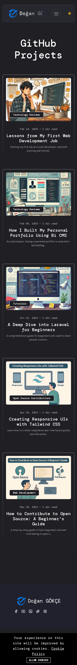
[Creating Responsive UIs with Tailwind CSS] (38, 383)
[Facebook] (16, 611)
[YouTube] (23, 611)
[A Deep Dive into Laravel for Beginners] (38, 288)
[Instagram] (45, 611)
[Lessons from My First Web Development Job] (38, 99)
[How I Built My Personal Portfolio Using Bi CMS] (38, 194)
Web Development (24, 492)
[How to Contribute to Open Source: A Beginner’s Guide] (38, 477)
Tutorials (20, 303)
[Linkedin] (31, 611)
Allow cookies (38, 660)
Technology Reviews (26, 114)
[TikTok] (38, 611)
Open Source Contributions (31, 398)
